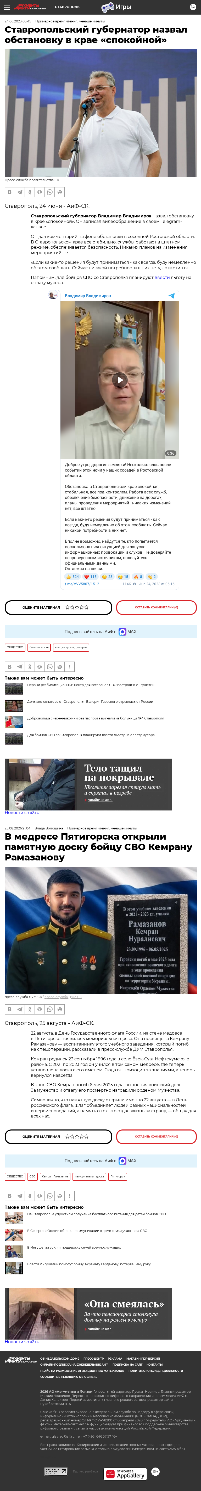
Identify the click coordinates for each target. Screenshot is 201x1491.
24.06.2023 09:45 (18, 21)
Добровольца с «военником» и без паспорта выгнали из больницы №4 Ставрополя (95, 718)
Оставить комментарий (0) (156, 607)
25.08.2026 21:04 (17, 828)
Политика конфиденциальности (156, 1371)
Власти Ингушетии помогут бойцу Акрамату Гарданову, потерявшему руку (89, 1264)
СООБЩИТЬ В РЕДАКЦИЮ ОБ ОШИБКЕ (68, 1377)
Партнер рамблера (85, 1471)
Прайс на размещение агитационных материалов (82, 1371)
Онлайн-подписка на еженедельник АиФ (74, 1364)
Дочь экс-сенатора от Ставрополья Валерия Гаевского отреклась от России (90, 702)
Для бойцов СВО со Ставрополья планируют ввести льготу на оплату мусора (91, 735)
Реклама (115, 1358)
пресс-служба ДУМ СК (63, 997)
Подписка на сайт (127, 1364)
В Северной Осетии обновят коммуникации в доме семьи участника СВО (87, 1231)
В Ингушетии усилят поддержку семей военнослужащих (74, 1247)
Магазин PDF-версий (143, 1358)
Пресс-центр (93, 1358)
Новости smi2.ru (22, 812)
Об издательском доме (59, 1358)
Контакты (155, 1364)
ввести (162, 277)
